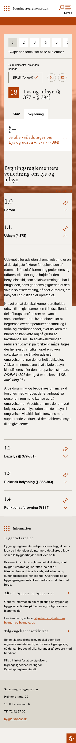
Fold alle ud (64, 191)
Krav (16, 114)
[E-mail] (62, 77)
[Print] (52, 77)
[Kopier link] (65, 204)
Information (22, 528)
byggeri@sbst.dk (15, 719)
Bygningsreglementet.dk (31, 8)
